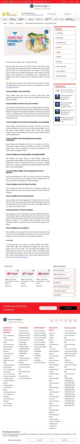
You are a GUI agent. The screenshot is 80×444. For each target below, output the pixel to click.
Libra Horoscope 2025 (71, 353)
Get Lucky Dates (8, 353)
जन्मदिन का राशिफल (24, 349)
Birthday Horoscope (24, 335)
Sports (59, 52)
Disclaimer (52, 428)
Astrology (19, 23)
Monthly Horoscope (24, 337)
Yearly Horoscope (24, 340)
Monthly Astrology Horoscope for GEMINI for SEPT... (66, 105)
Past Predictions (54, 344)
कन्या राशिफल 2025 (70, 392)
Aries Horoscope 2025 (71, 333)
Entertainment (61, 42)
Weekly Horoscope (24, 333)
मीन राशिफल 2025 (69, 405)
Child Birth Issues (8, 378)
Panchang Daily (61, 76)
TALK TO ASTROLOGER (13, 19)
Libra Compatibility (40, 344)
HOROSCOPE (39, 19)
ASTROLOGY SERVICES (21, 19)
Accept (39, 440)
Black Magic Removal (10, 392)
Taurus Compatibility (40, 333)
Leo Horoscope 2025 (70, 349)
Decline (64, 440)
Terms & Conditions (55, 421)
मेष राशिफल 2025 (69, 380)
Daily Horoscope (23, 331)
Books (51, 340)
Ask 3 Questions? (59, 274)
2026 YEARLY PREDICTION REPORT (70, 19)
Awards (52, 338)
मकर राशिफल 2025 (70, 401)
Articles (52, 335)
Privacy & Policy (54, 419)
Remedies (57, 282)
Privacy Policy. (14, 436)
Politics (59, 57)
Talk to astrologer (48, 308)
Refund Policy (53, 426)
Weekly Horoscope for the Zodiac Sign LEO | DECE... (67, 119)
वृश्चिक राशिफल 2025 (70, 396)
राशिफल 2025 (68, 378)
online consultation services (19, 257)
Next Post (8, 266)
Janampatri (57, 295)
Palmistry (21, 356)
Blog (51, 347)
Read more (8, 286)
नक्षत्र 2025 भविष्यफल (24, 365)
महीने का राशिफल (23, 351)
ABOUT (5, 19)
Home (5, 23)
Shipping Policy (54, 423)
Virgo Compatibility (40, 342)
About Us (52, 333)
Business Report (8, 385)
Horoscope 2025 (69, 331)
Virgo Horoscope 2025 (71, 351)
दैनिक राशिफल (23, 344)
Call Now (68, 308)
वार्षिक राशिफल (23, 353)
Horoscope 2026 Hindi (25, 378)
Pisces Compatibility (40, 362)
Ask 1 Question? (59, 270)
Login (71, 1)
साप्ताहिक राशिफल (23, 347)
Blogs (11, 23)
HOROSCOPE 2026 (48, 19)
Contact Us (53, 349)
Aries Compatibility (40, 331)
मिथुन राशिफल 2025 (70, 385)
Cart (65, 1)
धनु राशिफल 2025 (69, 399)
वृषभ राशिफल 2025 (70, 383)
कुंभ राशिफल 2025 (69, 403)
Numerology (22, 342)
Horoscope (60, 38)
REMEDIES (31, 19)
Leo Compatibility (39, 340)
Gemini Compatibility (40, 335)
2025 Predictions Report (62, 287)
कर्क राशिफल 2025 (69, 387)
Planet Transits (61, 66)
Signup (77, 1)
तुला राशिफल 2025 (69, 394)
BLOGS (56, 19)
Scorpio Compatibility (40, 347)
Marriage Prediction (60, 291)
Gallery (52, 342)
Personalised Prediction (61, 278)
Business (59, 61)
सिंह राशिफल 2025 (69, 389)
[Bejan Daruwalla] (40, 7)
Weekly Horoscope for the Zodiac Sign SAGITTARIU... (67, 112)
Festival (59, 47)
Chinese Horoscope (24, 358)
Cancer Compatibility (40, 337)
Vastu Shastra (61, 71)
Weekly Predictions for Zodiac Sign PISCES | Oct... (66, 97)
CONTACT (61, 19)
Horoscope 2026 (23, 376)
